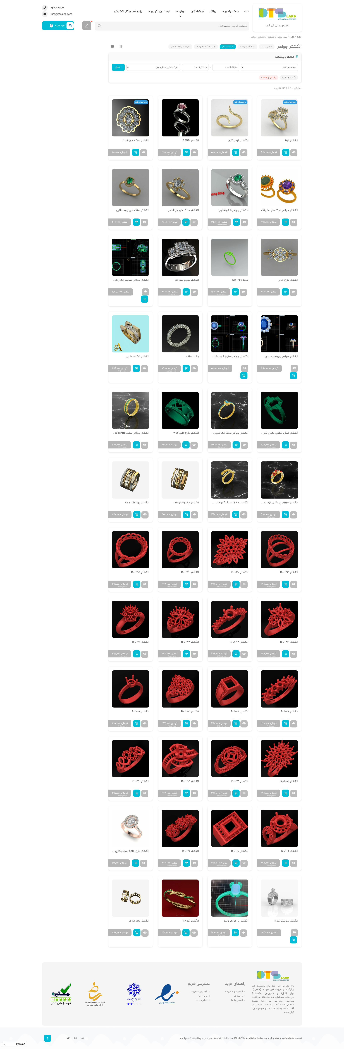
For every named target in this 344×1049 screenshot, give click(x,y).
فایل (292, 37)
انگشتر (270, 37)
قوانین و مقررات (234, 991)
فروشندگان (197, 11)
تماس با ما (237, 1000)
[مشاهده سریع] (293, 152)
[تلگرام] (68, 1038)
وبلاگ (213, 11)
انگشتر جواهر (290, 77)
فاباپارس (185, 1038)
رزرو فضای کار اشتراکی (128, 11)
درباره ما (180, 11)
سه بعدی (282, 37)
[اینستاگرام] (75, 1038)
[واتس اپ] (82, 1038)
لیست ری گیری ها (158, 11)
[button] (285, 152)
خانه (246, 11)
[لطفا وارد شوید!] (86, 25)
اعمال (118, 67)
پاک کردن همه (269, 77)
